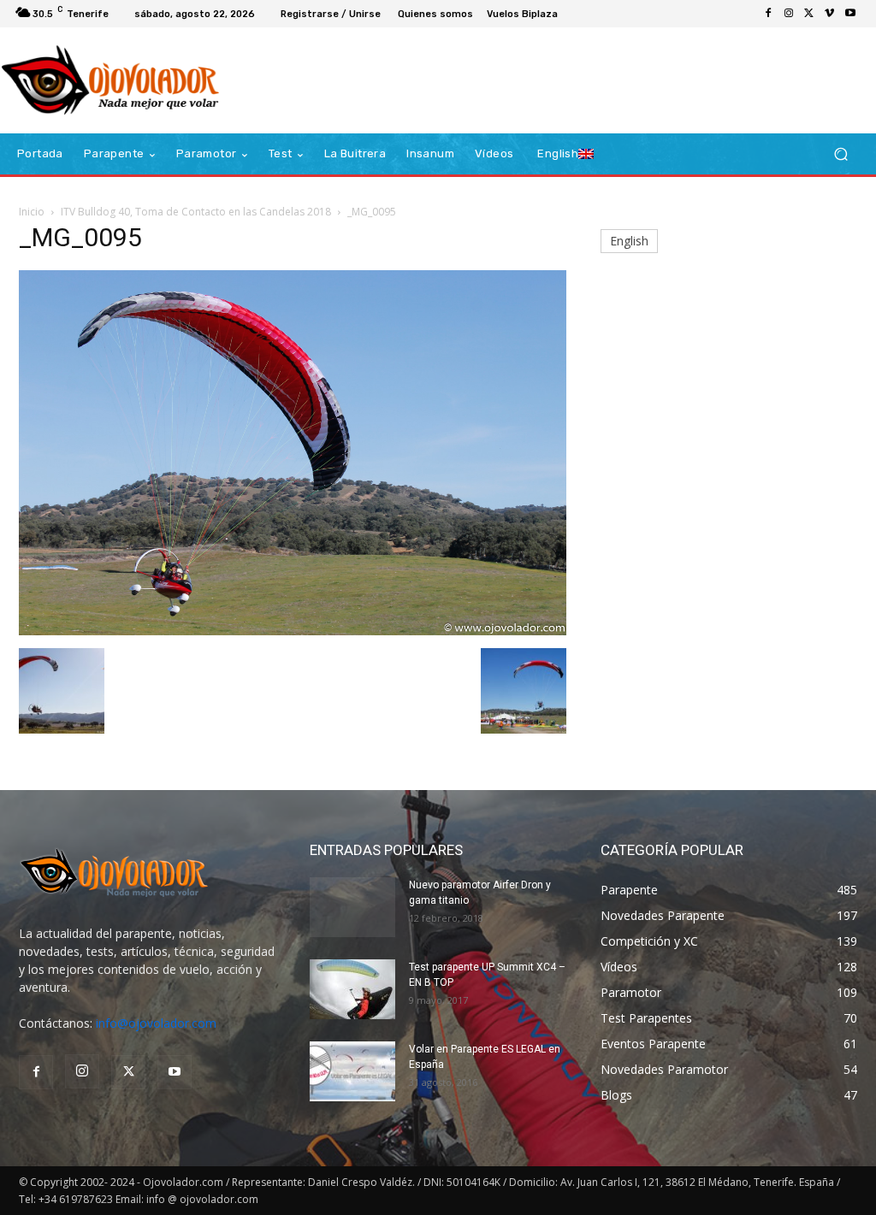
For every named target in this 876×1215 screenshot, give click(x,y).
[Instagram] (788, 13)
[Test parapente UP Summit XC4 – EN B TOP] (352, 989)
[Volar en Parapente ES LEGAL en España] (352, 1071)
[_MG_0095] (292, 630)
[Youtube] (850, 13)
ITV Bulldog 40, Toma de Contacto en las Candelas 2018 (196, 211)
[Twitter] (809, 13)
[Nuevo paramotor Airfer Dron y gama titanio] (352, 907)
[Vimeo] (830, 13)
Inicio (31, 211)
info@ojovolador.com (156, 1023)
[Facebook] (768, 13)
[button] (840, 154)
